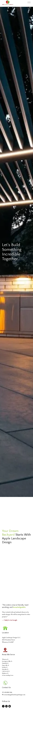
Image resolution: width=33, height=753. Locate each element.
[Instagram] (6, 706)
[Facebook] (3, 706)
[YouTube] (9, 706)
